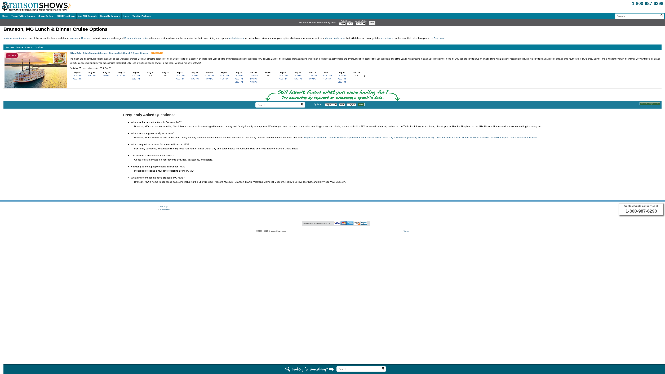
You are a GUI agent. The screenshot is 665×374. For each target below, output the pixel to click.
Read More (439, 38)
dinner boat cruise (335, 38)
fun (108, 38)
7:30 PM (136, 79)
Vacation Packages (141, 16)
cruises (74, 38)
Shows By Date (46, 16)
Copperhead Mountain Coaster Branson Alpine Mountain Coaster (338, 137)
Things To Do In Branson (23, 16)
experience (387, 38)
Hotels (126, 16)
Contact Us (165, 209)
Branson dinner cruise (136, 38)
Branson (85, 38)
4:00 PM (77, 79)
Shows (5, 16)
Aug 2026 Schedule (87, 16)
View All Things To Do (649, 104)
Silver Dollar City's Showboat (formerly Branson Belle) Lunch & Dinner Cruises (109, 53)
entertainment (237, 38)
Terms (406, 231)
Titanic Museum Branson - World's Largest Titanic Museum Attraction (499, 137)
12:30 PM (77, 75)
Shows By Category (110, 16)
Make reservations (13, 38)
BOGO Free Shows (66, 16)
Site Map (163, 207)
